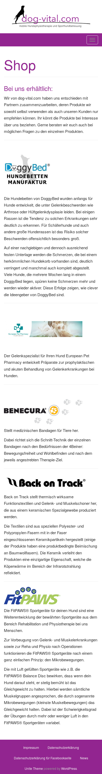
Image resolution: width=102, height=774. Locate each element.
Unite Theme (34, 768)
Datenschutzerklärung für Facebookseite (42, 758)
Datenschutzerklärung (63, 747)
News (84, 758)
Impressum (31, 747)
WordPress (69, 768)
